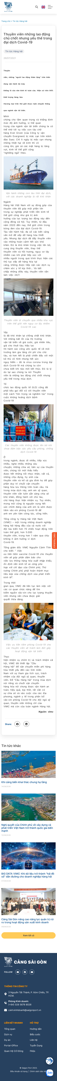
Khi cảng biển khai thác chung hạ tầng (24, 782)
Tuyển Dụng (36, 1045)
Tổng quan (9, 1028)
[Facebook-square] (24, 972)
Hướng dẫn (36, 1028)
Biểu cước (35, 1034)
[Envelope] (17, 972)
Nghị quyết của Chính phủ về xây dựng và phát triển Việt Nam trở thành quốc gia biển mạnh (27, 827)
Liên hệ (33, 1040)
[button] (17, 724)
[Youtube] (31, 972)
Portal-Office (11, 1045)
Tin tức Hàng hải (20, 21)
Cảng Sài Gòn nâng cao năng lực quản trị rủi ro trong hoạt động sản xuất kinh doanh (27, 921)
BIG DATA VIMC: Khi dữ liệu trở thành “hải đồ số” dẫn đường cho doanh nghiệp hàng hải (27, 875)
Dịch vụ (8, 1034)
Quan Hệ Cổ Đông (13, 1051)
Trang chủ (5, 21)
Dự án (7, 1040)
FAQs (32, 1051)
